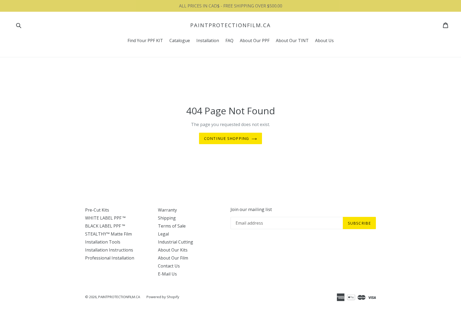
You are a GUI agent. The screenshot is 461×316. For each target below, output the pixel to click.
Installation (207, 40)
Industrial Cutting (175, 242)
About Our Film (173, 258)
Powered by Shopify (162, 296)
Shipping (167, 218)
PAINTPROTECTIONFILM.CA (230, 25)
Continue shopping (226, 138)
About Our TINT (292, 40)
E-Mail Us (167, 274)
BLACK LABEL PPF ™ (105, 226)
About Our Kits (173, 250)
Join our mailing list (251, 209)
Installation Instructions (109, 250)
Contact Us (169, 266)
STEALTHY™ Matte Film (108, 234)
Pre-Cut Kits (97, 210)
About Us (324, 40)
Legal (163, 234)
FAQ (229, 40)
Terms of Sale (172, 226)
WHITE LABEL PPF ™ (105, 218)
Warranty (167, 210)
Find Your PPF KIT (145, 40)
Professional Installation (109, 258)
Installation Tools (102, 242)
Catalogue (179, 40)
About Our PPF (254, 40)
